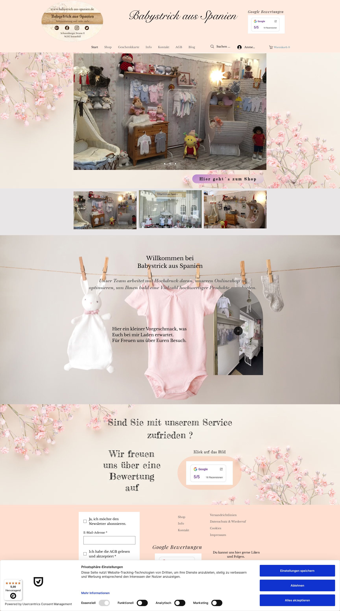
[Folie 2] (169, 163)
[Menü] (20, 581)
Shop (181, 517)
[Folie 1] (164, 163)
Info (181, 523)
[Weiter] (261, 111)
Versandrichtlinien (223, 515)
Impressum (218, 535)
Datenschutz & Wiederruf (228, 521)
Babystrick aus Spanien (182, 15)
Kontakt (183, 530)
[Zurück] (79, 111)
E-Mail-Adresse (95, 532)
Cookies (215, 528)
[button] (280, 47)
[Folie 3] (175, 164)
